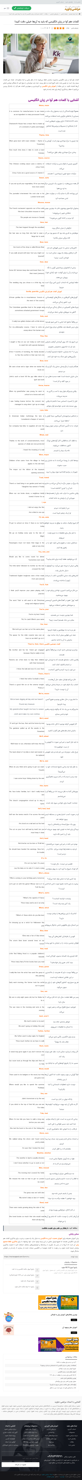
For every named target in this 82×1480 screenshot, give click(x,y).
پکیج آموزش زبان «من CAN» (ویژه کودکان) (22, 1275)
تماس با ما (77, 2)
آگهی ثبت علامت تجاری (10, 1432)
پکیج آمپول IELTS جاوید (69, 1267)
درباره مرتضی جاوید (72, 1435)
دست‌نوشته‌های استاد (51, 1435)
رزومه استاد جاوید (10, 1435)
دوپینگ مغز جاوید (30, 1429)
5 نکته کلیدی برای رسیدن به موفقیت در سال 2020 (63, 1375)
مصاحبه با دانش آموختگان (10, 1445)
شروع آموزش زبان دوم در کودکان (67, 1369)
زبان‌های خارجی (54, 14)
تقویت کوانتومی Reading (30, 1445)
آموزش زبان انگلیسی (49, 86)
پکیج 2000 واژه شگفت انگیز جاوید (24, 1287)
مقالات (46, 14)
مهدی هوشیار (50, 1477)
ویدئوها (51, 1442)
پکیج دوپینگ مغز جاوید (27, 1281)
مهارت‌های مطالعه (51, 1439)
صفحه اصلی (64, 14)
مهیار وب (62, 1477)
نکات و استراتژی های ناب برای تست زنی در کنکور (63, 1388)
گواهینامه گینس (10, 1439)
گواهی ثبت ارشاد (10, 1442)
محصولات (72, 1432)
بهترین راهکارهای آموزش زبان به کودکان (64, 1314)
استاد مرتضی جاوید (47, 1474)
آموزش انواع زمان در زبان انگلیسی (67, 1372)
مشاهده (74, 1320)
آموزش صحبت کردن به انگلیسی (51, 1238)
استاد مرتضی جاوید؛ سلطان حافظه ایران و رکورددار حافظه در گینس (72, 8)
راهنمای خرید (69, 2)
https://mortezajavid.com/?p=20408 (16, 1257)
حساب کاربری (60, 2)
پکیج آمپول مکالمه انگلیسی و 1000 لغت (23, 1269)
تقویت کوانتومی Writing (30, 1442)
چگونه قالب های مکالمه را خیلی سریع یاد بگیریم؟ (63, 1385)
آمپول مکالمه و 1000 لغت (30, 1435)
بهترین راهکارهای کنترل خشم (68, 1378)
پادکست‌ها (51, 1445)
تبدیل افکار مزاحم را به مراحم (30, 1439)
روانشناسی (51, 1432)
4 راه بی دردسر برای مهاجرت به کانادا (66, 1362)
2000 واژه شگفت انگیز (30, 1432)
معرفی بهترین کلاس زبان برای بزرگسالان (65, 1381)
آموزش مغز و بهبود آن (69, 1327)
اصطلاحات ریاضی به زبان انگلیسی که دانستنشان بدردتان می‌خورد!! (58, 1365)
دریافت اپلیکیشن (23, 8)
